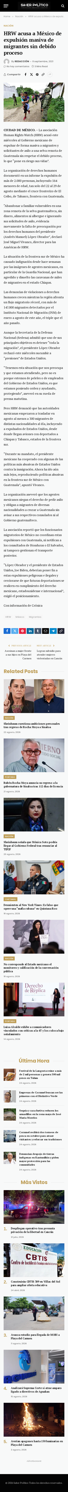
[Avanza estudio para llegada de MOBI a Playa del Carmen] (34, 1313)
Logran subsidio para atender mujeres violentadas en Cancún (49, 654)
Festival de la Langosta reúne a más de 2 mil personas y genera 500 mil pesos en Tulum (40, 1074)
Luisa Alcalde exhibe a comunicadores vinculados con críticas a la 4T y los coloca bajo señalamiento (34, 1030)
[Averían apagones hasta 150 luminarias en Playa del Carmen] (34, 1419)
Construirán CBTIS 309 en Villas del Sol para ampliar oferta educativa (35, 1283)
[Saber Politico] (34, 6)
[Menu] (6, 6)
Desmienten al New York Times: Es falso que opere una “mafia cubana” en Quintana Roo (31, 906)
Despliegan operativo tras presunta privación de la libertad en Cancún (33, 1230)
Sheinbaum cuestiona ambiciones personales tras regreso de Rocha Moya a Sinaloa (32, 725)
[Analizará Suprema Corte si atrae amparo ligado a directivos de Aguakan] (34, 1366)
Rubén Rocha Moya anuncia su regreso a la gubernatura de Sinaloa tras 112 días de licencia (33, 784)
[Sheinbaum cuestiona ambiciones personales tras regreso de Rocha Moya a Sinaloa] (34, 696)
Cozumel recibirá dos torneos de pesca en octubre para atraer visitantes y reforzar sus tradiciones (40, 1135)
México (20, 617)
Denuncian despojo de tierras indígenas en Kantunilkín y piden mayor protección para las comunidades (39, 1159)
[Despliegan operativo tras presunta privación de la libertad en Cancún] (34, 1207)
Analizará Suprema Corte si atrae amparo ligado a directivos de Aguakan (36, 1389)
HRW (8, 617)
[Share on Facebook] (25, 74)
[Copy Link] (43, 74)
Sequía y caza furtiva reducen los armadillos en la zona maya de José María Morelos (40, 1114)
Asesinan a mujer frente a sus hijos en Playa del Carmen (18, 654)
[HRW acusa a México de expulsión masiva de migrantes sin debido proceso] (34, 102)
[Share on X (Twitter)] (31, 74)
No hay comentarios (18, 66)
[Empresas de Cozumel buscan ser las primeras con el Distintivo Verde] (10, 1096)
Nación (8, 25)
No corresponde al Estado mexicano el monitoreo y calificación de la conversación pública (31, 968)
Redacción (22, 61)
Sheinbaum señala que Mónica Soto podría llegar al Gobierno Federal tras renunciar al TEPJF (30, 845)
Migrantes (35, 617)
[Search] (62, 6)
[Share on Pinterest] (37, 74)
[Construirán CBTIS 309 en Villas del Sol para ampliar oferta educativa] (34, 1260)
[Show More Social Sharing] (50, 74)
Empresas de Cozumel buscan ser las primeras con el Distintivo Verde (41, 1094)
